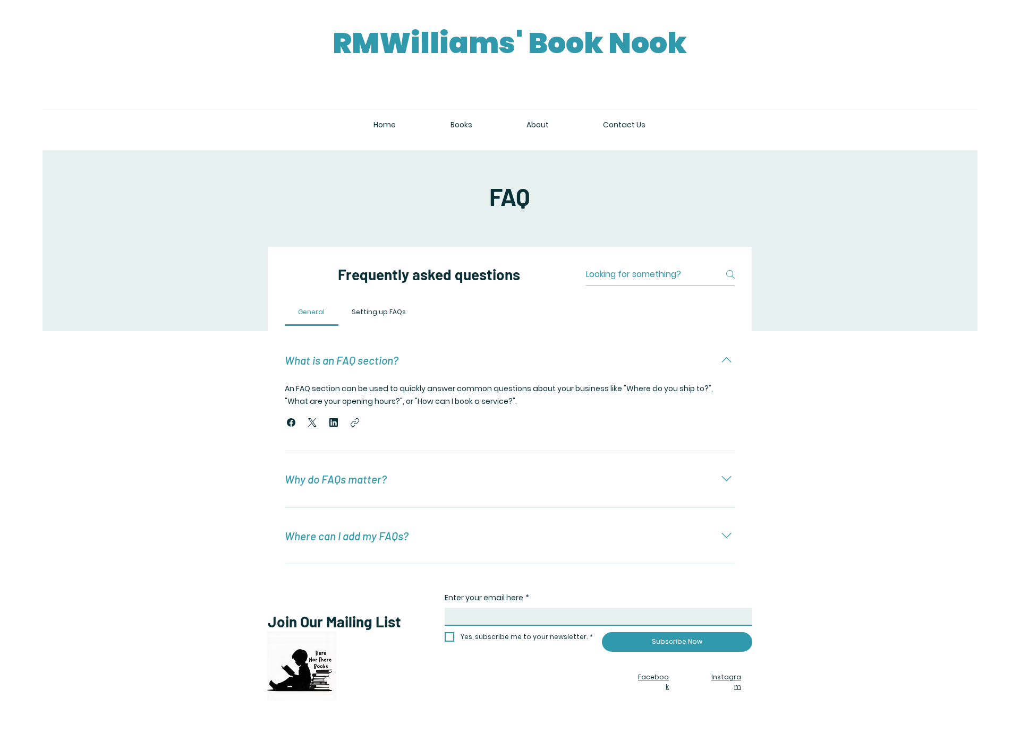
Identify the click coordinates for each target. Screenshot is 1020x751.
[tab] (311, 312)
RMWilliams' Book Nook (510, 43)
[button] (291, 422)
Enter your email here (487, 598)
